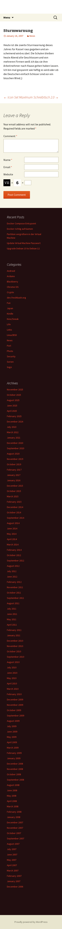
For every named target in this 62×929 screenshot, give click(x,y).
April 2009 (12, 742)
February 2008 (14, 811)
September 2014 (15, 517)
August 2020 (13, 453)
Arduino (11, 276)
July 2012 (11, 571)
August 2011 (13, 603)
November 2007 (15, 827)
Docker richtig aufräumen (20, 228)
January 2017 (13, 475)
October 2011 (14, 592)
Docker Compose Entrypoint (21, 223)
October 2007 (14, 833)
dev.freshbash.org (16, 297)
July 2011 (11, 608)
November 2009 (15, 704)
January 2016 (13, 480)
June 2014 (12, 528)
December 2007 (15, 822)
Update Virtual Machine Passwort (23, 243)
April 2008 (12, 801)
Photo (10, 351)
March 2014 (12, 544)
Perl (9, 345)
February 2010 (14, 694)
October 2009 (14, 710)
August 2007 (13, 843)
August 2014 (13, 523)
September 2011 (15, 598)
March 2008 (12, 806)
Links (9, 329)
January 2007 (13, 881)
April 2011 (12, 624)
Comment (10, 136)
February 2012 (14, 581)
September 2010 (15, 656)
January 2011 (13, 635)
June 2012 (12, 576)
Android (11, 270)
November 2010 (15, 646)
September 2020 (15, 448)
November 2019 (15, 459)
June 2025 (12, 405)
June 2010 (12, 672)
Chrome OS (13, 286)
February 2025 (14, 416)
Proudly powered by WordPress (31, 921)
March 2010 (12, 688)
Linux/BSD (12, 335)
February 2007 (14, 875)
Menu (6, 17)
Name (7, 160)
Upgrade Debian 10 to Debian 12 (23, 248)
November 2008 (15, 769)
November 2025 (15, 389)
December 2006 (15, 886)
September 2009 (15, 715)
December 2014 (15, 507)
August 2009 (13, 720)
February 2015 (14, 501)
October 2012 (14, 555)
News (32, 35)
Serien (10, 361)
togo (9, 367)
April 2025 (12, 410)
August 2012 (13, 565)
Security (11, 356)
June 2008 (12, 790)
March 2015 (12, 496)
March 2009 (12, 747)
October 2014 (14, 512)
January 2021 (13, 437)
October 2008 (14, 774)
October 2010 (14, 651)
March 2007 (12, 870)
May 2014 (11, 533)
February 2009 (14, 753)
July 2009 (11, 726)
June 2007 (12, 854)
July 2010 (11, 667)
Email (7, 167)
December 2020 (15, 442)
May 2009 (11, 736)
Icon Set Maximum (18, 97)
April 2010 (12, 683)
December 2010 (15, 640)
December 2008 (15, 763)
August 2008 (13, 785)
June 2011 (12, 614)
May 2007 (11, 859)
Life (9, 324)
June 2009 (12, 731)
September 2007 (15, 838)
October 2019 (14, 464)
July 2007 (11, 849)
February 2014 (14, 549)
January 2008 (13, 817)
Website (8, 174)
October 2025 (14, 394)
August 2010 (13, 662)
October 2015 (14, 491)
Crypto (10, 292)
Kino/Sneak (13, 319)
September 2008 (15, 779)
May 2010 (11, 678)
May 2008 (11, 795)
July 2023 (11, 426)
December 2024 (15, 421)
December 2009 (15, 699)
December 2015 (15, 485)
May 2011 (11, 619)
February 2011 (14, 630)
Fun (9, 302)
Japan (10, 308)
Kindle (10, 313)
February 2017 (14, 469)
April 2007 (12, 865)
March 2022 (12, 432)
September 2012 (15, 560)
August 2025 (13, 400)
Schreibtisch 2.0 (46, 97)
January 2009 (13, 758)
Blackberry (12, 281)
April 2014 (12, 539)
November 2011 (15, 587)
